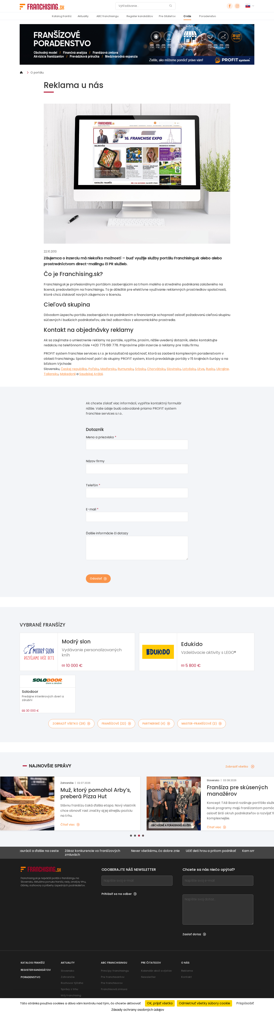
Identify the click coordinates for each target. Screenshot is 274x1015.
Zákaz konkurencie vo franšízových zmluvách (70, 853)
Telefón (93, 485)
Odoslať (96, 578)
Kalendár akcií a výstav (156, 971)
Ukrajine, (222, 369)
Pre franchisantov (112, 977)
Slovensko (67, 971)
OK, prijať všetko (160, 1003)
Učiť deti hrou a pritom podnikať (189, 851)
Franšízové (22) (114, 724)
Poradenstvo (207, 16)
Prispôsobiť (245, 1003)
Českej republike (74, 369)
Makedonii (68, 374)
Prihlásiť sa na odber (116, 894)
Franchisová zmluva (114, 989)
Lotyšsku (189, 369)
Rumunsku (126, 369)
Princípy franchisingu (115, 971)
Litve (200, 369)
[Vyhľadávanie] (170, 6)
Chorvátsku (156, 369)
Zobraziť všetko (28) (69, 724)
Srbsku (140, 369)
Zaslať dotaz (192, 934)
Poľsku (93, 369)
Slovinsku (174, 369)
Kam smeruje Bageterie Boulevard (247, 851)
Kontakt (186, 977)
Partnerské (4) (153, 724)
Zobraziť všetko (236, 767)
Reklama (187, 971)
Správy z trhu (69, 989)
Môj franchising (71, 995)
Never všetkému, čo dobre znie (133, 851)
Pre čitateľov (167, 16)
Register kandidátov (140, 16)
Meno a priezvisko (101, 437)
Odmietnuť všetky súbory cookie (204, 1003)
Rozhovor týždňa (72, 983)
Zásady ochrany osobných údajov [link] (137, 1009)
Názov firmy (95, 461)
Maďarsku (108, 369)
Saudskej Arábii (91, 374)
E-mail (92, 509)
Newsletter (148, 977)
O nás (187, 16)
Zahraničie (68, 977)
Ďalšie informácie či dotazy (107, 533)
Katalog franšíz (62, 16)
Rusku (210, 369)
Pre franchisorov (112, 983)
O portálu (37, 73)
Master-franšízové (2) (199, 724)
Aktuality (83, 16)
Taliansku (51, 374)
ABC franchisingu (107, 16)
